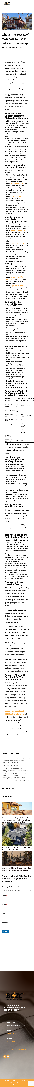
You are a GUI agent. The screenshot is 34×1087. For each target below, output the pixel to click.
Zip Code (5, 922)
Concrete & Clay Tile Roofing (11, 765)
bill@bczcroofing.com (13, 1033)
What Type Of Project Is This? (12, 887)
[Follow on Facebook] (4, 1056)
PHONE (9, 1038)
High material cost (17, 286)
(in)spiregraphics (22, 1083)
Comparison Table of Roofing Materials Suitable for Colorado (15, 771)
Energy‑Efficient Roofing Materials (11, 775)
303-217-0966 (25, 965)
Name (4, 895)
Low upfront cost (16, 184)
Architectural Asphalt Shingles (12, 762)
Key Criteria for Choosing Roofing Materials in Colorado (16, 759)
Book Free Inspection (14, 1016)
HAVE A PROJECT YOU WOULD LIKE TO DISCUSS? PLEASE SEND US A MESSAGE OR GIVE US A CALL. (16, 953)
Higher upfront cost (18, 243)
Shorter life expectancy (19, 196)
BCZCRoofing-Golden (9, 47)
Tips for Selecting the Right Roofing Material (14, 777)
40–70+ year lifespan (17, 230)
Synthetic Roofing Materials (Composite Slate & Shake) (17, 767)
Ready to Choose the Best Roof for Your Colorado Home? (17, 780)
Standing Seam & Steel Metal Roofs (13, 763)
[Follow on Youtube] (8, 1056)
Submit (5, 931)
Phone (4, 904)
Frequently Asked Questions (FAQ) (11, 779)
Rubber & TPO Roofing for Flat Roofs (13, 768)
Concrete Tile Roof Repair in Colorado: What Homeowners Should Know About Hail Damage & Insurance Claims (16, 820)
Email (4, 913)
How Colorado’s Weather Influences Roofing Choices (16, 773)
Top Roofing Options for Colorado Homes (13, 760)
